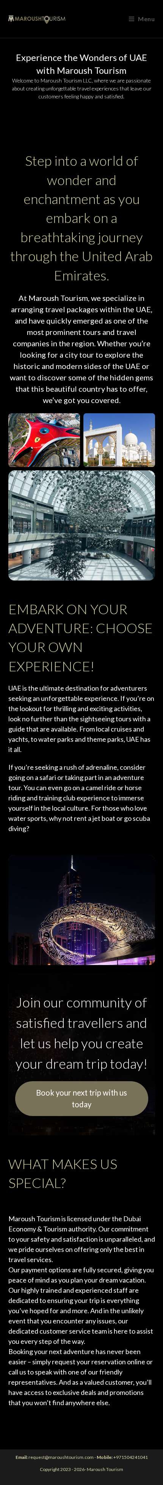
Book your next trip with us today (81, 1098)
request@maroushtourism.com (61, 1457)
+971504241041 (130, 1457)
